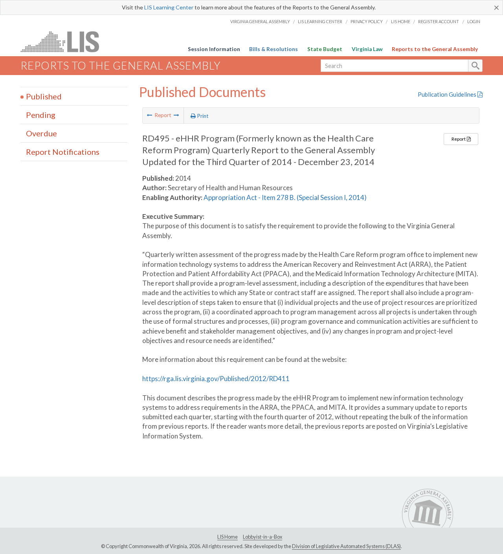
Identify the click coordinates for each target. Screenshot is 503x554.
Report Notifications (62, 151)
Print (202, 116)
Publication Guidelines (447, 94)
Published (44, 96)
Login (473, 21)
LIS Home (400, 21)
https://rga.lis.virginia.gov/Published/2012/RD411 (216, 378)
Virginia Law (367, 49)
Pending (40, 114)
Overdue (41, 133)
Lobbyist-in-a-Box (262, 537)
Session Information (214, 49)
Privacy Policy (367, 21)
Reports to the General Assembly (435, 49)
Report (459, 139)
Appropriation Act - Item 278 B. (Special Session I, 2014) (285, 197)
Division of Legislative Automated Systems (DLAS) (346, 546)
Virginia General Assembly (260, 21)
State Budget (324, 49)
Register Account (438, 21)
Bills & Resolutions (273, 49)
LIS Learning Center (168, 7)
